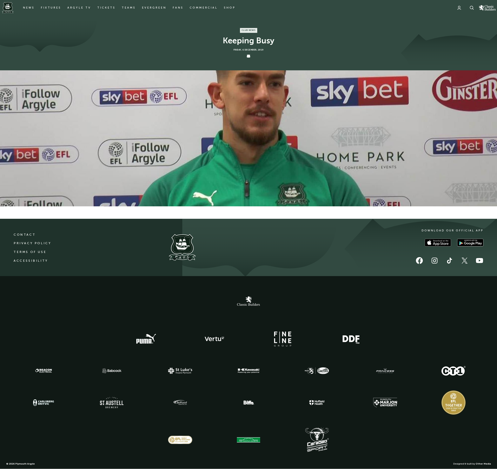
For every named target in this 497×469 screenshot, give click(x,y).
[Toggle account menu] (459, 8)
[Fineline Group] (283, 339)
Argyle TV (79, 7)
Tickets (106, 7)
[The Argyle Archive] (248, 440)
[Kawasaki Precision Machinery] (248, 370)
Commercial (204, 7)
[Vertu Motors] (214, 338)
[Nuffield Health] (317, 402)
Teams (129, 7)
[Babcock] (112, 371)
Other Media (483, 463)
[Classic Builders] (248, 301)
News (29, 7)
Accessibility (31, 260)
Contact (25, 234)
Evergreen (154, 7)
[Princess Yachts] (385, 371)
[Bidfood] (180, 402)
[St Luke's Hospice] (180, 371)
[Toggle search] (472, 8)
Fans (178, 7)
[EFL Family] (180, 440)
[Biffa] (248, 402)
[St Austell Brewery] (112, 402)
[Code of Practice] (453, 403)
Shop (229, 7)
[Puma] (146, 339)
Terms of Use (30, 252)
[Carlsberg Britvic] (43, 402)
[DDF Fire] (351, 339)
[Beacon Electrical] (43, 370)
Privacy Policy (32, 243)
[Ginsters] (317, 370)
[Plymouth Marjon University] (385, 402)
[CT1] (453, 370)
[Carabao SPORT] (317, 440)
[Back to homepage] (8, 8)
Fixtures (51, 7)
